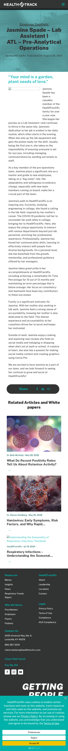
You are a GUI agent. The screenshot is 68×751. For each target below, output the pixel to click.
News (8, 589)
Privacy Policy (46, 608)
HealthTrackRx (17, 55)
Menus (8, 580)
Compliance (45, 617)
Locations (44, 589)
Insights (9, 584)
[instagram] (13, 671)
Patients (9, 623)
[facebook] (7, 671)
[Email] (48, 389)
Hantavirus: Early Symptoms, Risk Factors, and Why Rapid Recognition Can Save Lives (32, 524)
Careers (43, 593)
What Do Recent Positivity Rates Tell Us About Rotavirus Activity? (31, 462)
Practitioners (11, 609)
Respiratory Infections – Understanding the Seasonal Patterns (28, 555)
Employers (10, 614)
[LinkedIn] (43, 389)
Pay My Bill (11, 665)
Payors (8, 618)
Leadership (44, 584)
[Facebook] (37, 389)
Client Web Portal (15, 658)
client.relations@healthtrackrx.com (22, 650)
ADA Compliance (47, 622)
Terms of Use (45, 613)
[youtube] (20, 671)
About (42, 580)
